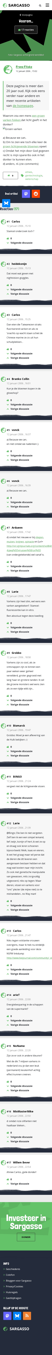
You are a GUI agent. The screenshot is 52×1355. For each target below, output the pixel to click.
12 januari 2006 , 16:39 (19, 485)
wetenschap (31, 179)
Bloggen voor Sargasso (18, 1280)
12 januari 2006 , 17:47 (19, 596)
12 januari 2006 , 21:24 (19, 781)
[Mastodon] (7, 1316)
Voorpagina (27, 14)
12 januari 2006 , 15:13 (19, 268)
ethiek (28, 172)
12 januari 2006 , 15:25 (19, 319)
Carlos (16, 221)
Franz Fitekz (24, 67)
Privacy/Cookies (14, 1286)
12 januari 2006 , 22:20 (19, 1050)
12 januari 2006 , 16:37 (19, 434)
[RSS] (27, 1316)
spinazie (29, 541)
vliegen (39, 537)
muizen (11, 541)
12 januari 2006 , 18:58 (19, 657)
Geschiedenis (13, 1269)
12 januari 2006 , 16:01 (19, 383)
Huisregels (12, 1292)
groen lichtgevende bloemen (21, 146)
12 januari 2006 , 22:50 (19, 1115)
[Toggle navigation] (47, 5)
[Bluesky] (17, 1316)
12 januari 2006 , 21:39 (19, 827)
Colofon (10, 1274)
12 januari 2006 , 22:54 (19, 1166)
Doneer (26, 1237)
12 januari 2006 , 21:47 (19, 935)
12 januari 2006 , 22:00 (19, 999)
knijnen (20, 541)
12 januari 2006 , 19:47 (19, 730)
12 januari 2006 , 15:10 (19, 226)
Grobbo (16, 653)
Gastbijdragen (13, 1298)
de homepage (23, 105)
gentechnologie (33, 175)
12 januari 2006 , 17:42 (19, 532)
